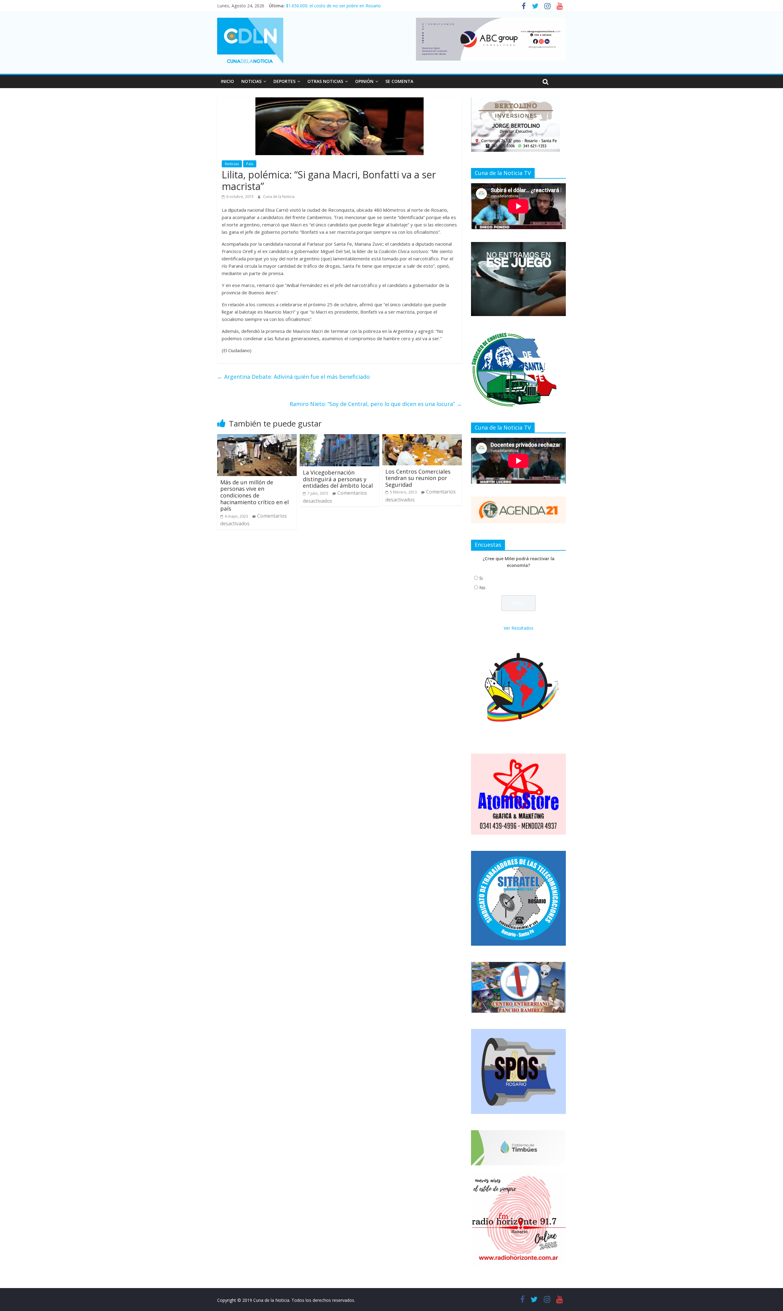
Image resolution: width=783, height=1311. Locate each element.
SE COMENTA (399, 81)
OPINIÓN (364, 81)
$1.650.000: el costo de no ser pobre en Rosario (333, 6)
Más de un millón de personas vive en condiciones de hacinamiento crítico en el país (254, 495)
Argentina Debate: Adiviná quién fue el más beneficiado (293, 376)
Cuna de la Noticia (279, 196)
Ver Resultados (518, 628)
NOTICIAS (251, 81)
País (249, 163)
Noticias (232, 163)
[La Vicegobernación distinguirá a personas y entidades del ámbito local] (339, 437)
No (482, 587)
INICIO (227, 81)
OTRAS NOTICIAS (325, 81)
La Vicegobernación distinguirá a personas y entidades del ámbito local (338, 479)
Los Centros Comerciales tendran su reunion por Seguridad (418, 478)
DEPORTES (284, 81)
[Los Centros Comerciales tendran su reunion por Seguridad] (422, 437)
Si (481, 578)
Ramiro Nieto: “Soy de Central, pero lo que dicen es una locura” (376, 404)
